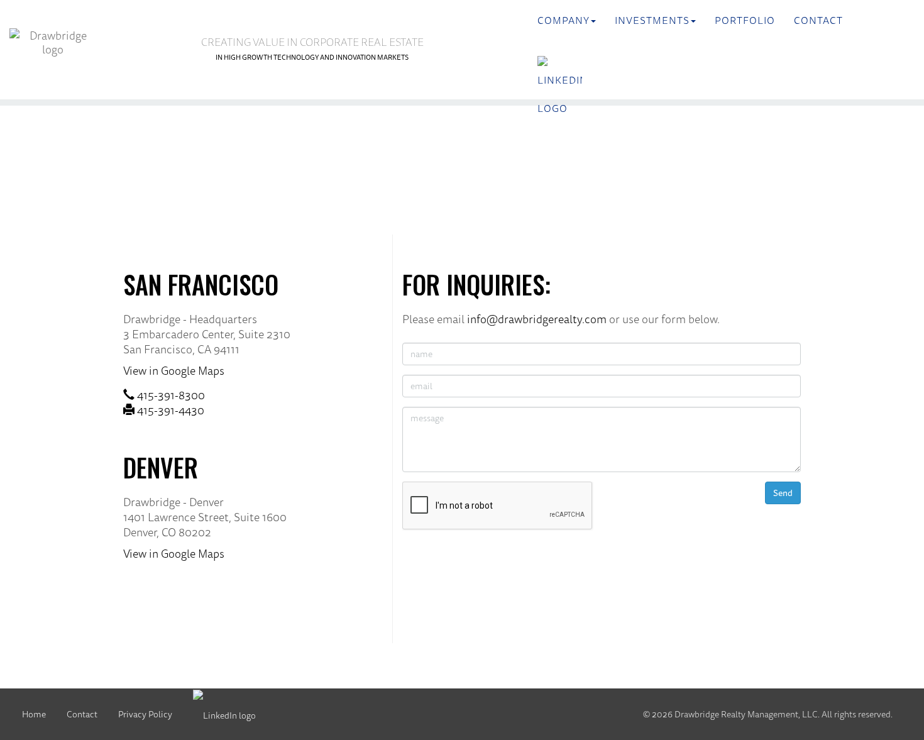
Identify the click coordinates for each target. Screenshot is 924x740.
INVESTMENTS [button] (652, 20)
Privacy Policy (145, 714)
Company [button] (563, 20)
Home (34, 714)
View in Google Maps (173, 370)
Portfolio (745, 20)
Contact (818, 20)
